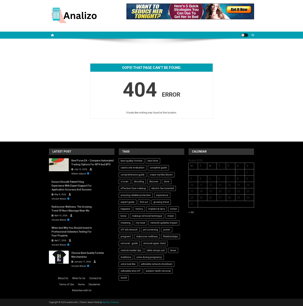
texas (173, 250)
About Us (63, 278)
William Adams (78, 173)
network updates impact (163, 222)
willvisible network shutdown (156, 264)
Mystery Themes (110, 302)
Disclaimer (94, 284)
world (124, 277)
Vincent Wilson (59, 199)
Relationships (170, 236)
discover (154, 181)
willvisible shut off (130, 270)
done (166, 181)
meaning (125, 222)
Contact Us (95, 278)
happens (125, 208)
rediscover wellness (147, 236)
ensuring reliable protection (136, 195)
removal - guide (129, 243)
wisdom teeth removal (158, 270)
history (139, 208)
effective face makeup (133, 188)
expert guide (127, 202)
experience (162, 195)
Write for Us (78, 278)
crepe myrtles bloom (161, 174)
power (166, 229)
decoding (139, 181)
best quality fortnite (131, 160)
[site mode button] (244, 35)
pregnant (126, 236)
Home (81, 284)
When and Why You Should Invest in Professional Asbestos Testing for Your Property (72, 231)
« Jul (191, 212)
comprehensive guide (132, 174)
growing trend (161, 202)
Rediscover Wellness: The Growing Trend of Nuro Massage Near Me (72, 208)
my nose (140, 222)
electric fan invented (162, 188)
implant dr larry (156, 208)
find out (144, 202)
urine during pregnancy (149, 257)
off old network (129, 229)
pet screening (150, 229)
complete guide (158, 167)
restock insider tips (131, 250)
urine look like (128, 264)
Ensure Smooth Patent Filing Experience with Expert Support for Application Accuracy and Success (72, 185)
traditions (126, 257)
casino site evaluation (132, 167)
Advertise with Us (81, 290)
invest (173, 208)
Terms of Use (66, 284)
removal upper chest (154, 243)
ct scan (125, 181)
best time (153, 160)
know (124, 215)
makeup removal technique (147, 215)
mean (170, 215)
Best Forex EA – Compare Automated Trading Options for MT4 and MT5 (92, 162)
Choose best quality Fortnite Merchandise (87, 255)
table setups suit (156, 250)
